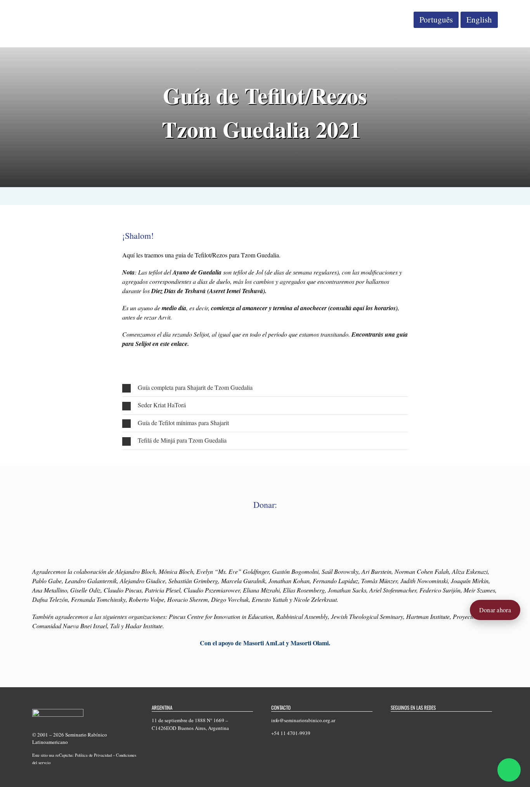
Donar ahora (495, 610)
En (479, 19)
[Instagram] (423, 721)
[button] (265, 387)
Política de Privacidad (93, 755)
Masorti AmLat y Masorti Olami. (286, 642)
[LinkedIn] (433, 721)
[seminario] (60, 11)
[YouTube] (413, 721)
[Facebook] (393, 721)
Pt (436, 19)
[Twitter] (403, 721)
